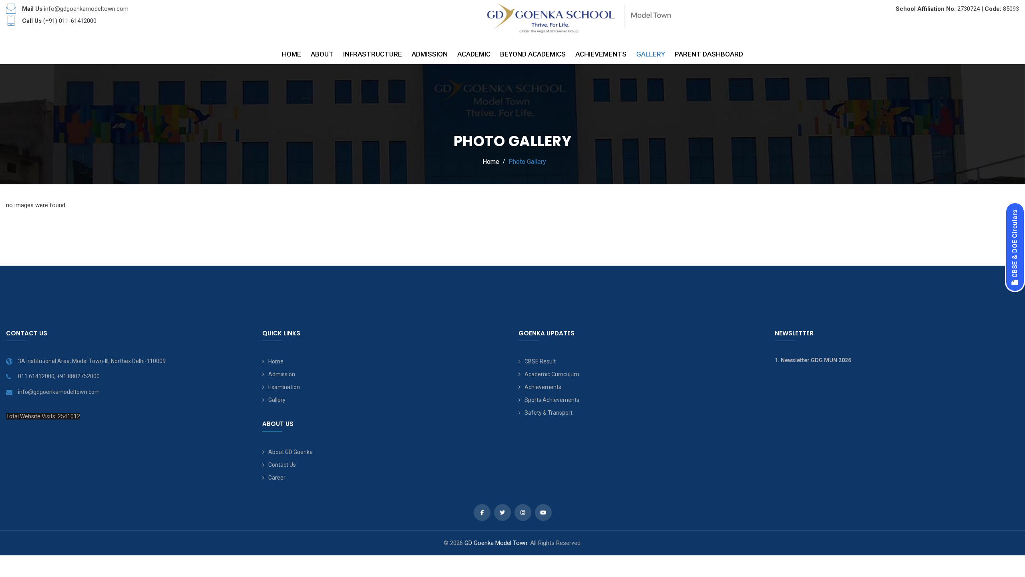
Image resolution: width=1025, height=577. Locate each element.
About (322, 54)
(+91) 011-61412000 (69, 20)
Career (276, 477)
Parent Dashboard (709, 54)
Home (291, 54)
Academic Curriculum (552, 374)
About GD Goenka (290, 452)
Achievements (601, 54)
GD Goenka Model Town (495, 543)
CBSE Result (540, 361)
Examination (284, 387)
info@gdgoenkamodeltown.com (86, 8)
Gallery (650, 54)
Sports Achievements (552, 400)
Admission (430, 54)
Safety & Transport (549, 413)
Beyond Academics (533, 54)
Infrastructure (372, 54)
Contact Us (282, 465)
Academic (473, 54)
